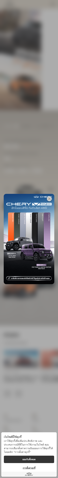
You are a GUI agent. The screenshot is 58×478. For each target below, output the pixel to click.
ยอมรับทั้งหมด (29, 459)
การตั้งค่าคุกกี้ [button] (29, 468)
